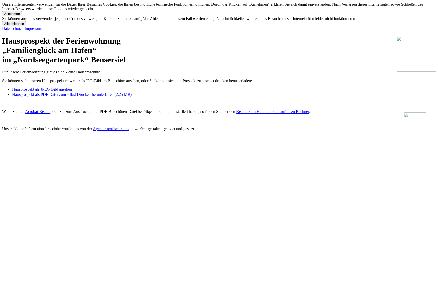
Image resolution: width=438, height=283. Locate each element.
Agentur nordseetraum (111, 129)
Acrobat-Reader (37, 111)
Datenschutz (12, 28)
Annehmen (12, 14)
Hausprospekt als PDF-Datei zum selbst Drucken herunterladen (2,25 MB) (72, 94)
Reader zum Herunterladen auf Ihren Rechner (272, 111)
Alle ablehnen (14, 24)
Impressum (33, 28)
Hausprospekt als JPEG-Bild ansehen (42, 89)
